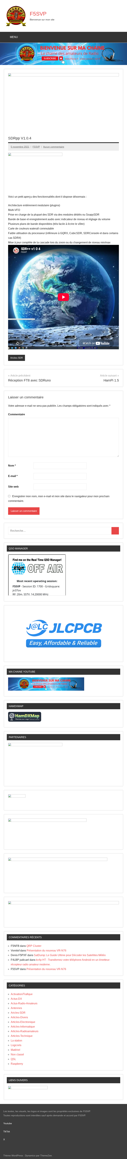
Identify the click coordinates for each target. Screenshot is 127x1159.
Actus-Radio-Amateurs (24, 1003)
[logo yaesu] (28, 1088)
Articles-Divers (19, 1017)
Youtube (9, 1123)
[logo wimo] (35, 155)
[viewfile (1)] (57, 860)
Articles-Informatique (23, 1026)
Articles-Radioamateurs (24, 1031)
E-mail (13, 476)
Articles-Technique (22, 1035)
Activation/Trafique (22, 994)
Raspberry (17, 1063)
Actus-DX (16, 998)
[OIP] (47, 820)
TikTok (6, 1131)
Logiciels (16, 1045)
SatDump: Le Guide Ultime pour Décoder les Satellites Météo (70, 955)
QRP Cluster (33, 945)
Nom (12, 465)
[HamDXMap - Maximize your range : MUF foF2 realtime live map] (24, 720)
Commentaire (16, 414)
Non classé (17, 1054)
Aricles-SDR (16, 357)
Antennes (16, 1008)
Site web (13, 486)
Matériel (15, 1049)
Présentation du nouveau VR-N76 (46, 950)
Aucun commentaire (53, 146)
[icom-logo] (16, 796)
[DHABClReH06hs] (63, 903)
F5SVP (38, 14)
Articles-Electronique (23, 1022)
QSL (13, 1059)
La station (16, 1040)
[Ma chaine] (46, 689)
